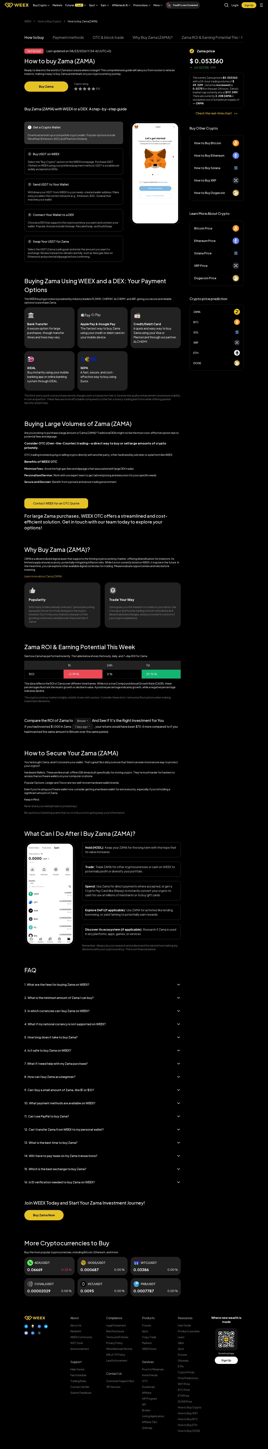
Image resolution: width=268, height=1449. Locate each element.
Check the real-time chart (217, 113)
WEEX (27, 21)
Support (76, 1362)
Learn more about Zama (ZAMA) (43, 576)
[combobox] (82, 721)
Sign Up (226, 1360)
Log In (235, 5)
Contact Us (114, 1373)
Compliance (114, 1318)
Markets (57, 5)
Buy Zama (46, 86)
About (74, 1318)
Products (148, 1318)
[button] (41, 5)
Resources (185, 1318)
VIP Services (113, 1386)
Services (148, 1362)
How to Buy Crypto (49, 21)
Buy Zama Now (44, 1215)
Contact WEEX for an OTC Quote (56, 503)
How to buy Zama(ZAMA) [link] (82, 21)
